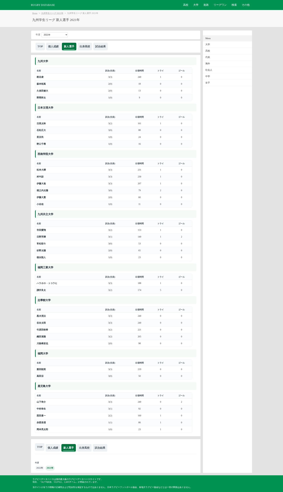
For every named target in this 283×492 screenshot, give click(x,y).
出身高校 (85, 46)
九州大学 (43, 61)
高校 (185, 4)
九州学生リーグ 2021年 (52, 13)
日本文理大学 (45, 107)
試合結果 (100, 46)
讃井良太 (41, 290)
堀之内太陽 (42, 190)
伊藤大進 (41, 183)
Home (35, 13)
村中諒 (40, 176)
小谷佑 (40, 204)
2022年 (39, 468)
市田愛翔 (41, 230)
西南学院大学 (45, 154)
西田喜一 (41, 415)
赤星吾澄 (41, 422)
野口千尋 (41, 144)
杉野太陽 (41, 250)
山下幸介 (41, 402)
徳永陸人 (41, 257)
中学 (207, 76)
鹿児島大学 (44, 386)
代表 (207, 57)
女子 (207, 83)
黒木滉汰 (41, 316)
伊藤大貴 (41, 197)
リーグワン (220, 4)
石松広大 (41, 130)
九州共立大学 (45, 214)
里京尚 (40, 137)
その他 (246, 4)
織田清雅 (41, 336)
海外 (207, 63)
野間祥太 (41, 97)
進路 (206, 4)
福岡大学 (43, 353)
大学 (195, 4)
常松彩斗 (41, 243)
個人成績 (53, 46)
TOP (40, 46)
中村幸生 (41, 408)
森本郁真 (41, 83)
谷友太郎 (41, 322)
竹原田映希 (42, 329)
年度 (38, 34)
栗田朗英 (41, 369)
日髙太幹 (41, 123)
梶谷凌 (40, 77)
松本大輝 (41, 169)
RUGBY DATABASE (43, 5)
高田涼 (40, 376)
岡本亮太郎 (42, 429)
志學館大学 (44, 300)
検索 (234, 4)
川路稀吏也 (42, 343)
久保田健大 (42, 90)
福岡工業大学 (45, 267)
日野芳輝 (41, 236)
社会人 (208, 70)
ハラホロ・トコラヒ (47, 283)
